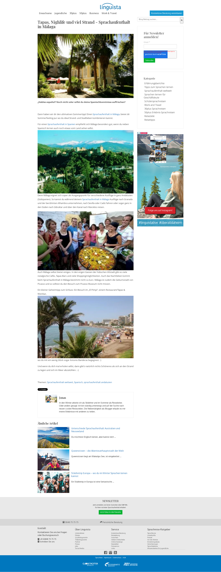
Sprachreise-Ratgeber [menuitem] (158, 529)
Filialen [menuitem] (77, 535)
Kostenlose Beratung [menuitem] (118, 533)
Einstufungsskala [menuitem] (153, 542)
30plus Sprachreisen (155, 108)
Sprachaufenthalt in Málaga (106, 114)
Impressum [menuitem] (107, 558)
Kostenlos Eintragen (110, 512)
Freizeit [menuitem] (149, 537)
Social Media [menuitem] (79, 548)
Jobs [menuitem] (76, 546)
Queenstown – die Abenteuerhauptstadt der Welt (97, 450)
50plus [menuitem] (83, 13)
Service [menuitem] (115, 529)
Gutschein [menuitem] (114, 537)
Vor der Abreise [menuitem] (152, 540)
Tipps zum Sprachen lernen (158, 87)
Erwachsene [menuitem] (45, 13)
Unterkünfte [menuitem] (151, 535)
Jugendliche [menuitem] (60, 13)
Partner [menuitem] (77, 542)
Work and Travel (152, 104)
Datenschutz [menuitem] (117, 558)
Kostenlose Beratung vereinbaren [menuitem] (166, 13)
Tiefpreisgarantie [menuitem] (81, 540)
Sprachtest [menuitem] (99, 558)
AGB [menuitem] (124, 558)
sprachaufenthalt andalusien (98, 382)
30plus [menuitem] (73, 13)
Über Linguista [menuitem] (82, 529)
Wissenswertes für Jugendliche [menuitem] (157, 548)
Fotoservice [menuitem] (115, 546)
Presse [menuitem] (77, 544)
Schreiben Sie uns (47, 542)
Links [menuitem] (113, 548)
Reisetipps (149, 119)
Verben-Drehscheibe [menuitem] (118, 540)
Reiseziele (149, 116)
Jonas (62, 398)
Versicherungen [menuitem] (152, 544)
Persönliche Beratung (112, 522)
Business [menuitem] (94, 13)
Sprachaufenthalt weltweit (60, 382)
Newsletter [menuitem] (115, 544)
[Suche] (181, 20)
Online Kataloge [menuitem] (117, 542)
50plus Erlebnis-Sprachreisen (159, 112)
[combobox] (158, 19)
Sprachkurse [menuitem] (151, 533)
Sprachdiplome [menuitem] (152, 546)
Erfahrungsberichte (154, 83)
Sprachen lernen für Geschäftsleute (154, 96)
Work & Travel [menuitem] (109, 13)
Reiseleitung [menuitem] (115, 535)
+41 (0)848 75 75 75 (47, 539)
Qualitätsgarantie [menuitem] (81, 537)
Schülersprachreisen (155, 101)
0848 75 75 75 (71, 522)
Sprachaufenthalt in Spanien (61, 124)
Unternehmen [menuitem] (79, 533)
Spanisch (78, 382)
